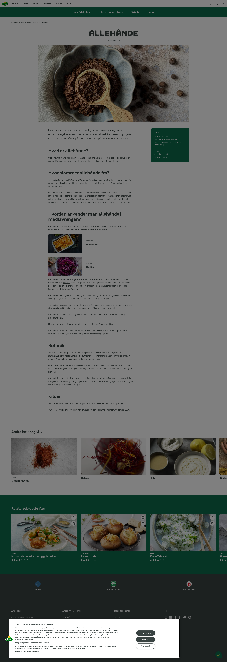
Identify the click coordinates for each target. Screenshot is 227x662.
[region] (94, 638)
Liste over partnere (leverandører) (27, 651)
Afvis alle (145, 640)
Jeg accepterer (145, 633)
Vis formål (145, 646)
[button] (9, 639)
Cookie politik (28, 639)
